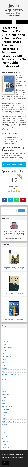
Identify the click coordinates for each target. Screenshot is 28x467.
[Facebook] (4, 199)
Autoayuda (5, 339)
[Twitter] (10, 199)
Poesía (4, 430)
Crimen (4, 353)
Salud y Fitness (6, 447)
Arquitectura (5, 333)
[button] (14, 22)
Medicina (4, 412)
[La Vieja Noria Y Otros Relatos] (14, 308)
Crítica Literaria (6, 356)
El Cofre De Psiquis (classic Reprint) (14, 293)
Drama (4, 365)
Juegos (4, 397)
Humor (4, 392)
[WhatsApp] (16, 199)
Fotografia (5, 383)
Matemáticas (5, 409)
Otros (3, 427)
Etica (3, 371)
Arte (3, 336)
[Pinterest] (22, 199)
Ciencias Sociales (7, 347)
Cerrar (5, 462)
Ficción (4, 377)
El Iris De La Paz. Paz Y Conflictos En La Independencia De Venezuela (14, 268)
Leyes (3, 403)
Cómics (4, 350)
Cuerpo (4, 359)
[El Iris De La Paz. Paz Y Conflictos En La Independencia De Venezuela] (14, 257)
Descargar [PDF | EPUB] (14, 164)
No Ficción (5, 424)
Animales (4, 330)
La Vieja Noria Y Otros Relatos (14, 319)
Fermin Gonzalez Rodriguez (16, 139)
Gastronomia (5, 386)
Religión (4, 444)
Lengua (4, 400)
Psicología (5, 436)
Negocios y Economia (8, 421)
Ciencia (4, 345)
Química (4, 439)
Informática (5, 394)
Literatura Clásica (7, 406)
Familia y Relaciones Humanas (10, 374)
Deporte (4, 362)
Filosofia (4, 380)
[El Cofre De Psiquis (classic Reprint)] (14, 283)
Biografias (5, 342)
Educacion (13, 203)
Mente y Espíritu (6, 415)
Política (4, 433)
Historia (4, 389)
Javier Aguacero (14, 8)
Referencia (5, 442)
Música (4, 418)
